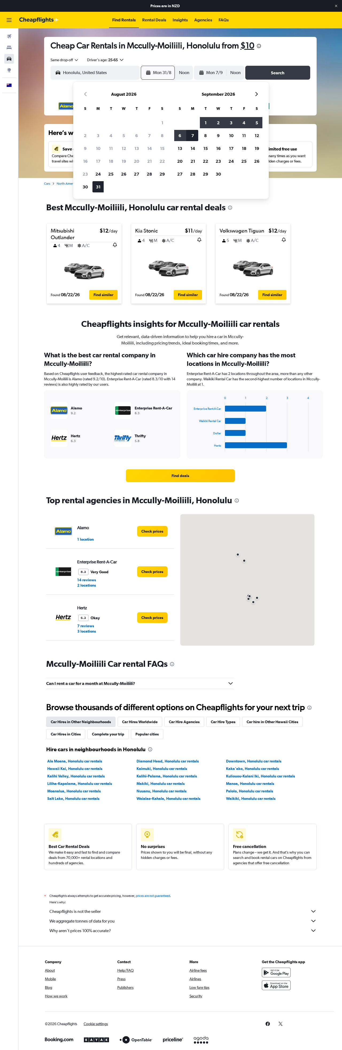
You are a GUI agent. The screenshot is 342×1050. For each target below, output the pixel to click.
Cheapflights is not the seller (75, 911)
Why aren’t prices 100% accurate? (80, 930)
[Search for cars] (9, 58)
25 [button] (111, 174)
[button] (336, 6)
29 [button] (162, 174)
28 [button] (149, 174)
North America (67, 183)
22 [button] (162, 161)
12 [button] (124, 148)
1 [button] (162, 122)
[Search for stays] (9, 47)
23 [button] (85, 174)
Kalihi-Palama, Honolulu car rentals (167, 776)
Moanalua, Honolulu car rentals (74, 791)
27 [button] (136, 174)
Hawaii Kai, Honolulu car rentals (74, 768)
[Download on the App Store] (276, 985)
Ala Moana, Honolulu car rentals (74, 761)
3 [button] (98, 135)
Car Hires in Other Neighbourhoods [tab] (81, 722)
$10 (247, 45)
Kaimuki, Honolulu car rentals (162, 768)
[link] (180, 475)
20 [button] (136, 161)
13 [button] (136, 148)
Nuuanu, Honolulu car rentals (161, 791)
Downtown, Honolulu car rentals (253, 761)
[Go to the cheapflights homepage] (39, 20)
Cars (47, 183)
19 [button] (124, 161)
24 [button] (98, 174)
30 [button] (85, 186)
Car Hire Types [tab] (223, 722)
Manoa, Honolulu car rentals (250, 783)
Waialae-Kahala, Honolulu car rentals (168, 798)
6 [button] (136, 135)
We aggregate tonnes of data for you (82, 921)
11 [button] (111, 148)
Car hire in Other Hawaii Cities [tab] (272, 722)
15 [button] (162, 148)
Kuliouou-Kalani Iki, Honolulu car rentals (260, 776)
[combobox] (64, 60)
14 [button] (149, 148)
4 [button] (111, 135)
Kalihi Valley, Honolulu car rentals (76, 776)
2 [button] (85, 135)
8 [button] (162, 135)
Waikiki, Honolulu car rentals (250, 798)
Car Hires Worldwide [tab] (140, 722)
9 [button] (85, 148)
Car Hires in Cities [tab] (66, 734)
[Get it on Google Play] (276, 972)
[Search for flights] (9, 36)
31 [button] (98, 186)
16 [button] (85, 161)
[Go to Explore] (9, 70)
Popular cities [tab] (147, 734)
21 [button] (149, 161)
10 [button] (98, 148)
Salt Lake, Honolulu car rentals (73, 798)
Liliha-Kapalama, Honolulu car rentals (79, 783)
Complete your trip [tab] (108, 734)
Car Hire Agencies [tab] (184, 722)
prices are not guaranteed (153, 896)
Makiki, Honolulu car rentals (161, 783)
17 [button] (98, 161)
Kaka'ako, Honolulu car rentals (252, 768)
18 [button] (111, 161)
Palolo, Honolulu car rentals (249, 791)
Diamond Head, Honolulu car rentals (168, 761)
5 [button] (123, 135)
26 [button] (123, 174)
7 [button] (149, 135)
